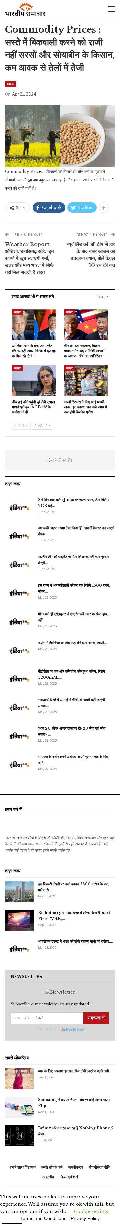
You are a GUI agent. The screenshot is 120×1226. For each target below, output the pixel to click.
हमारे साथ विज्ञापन (23, 1167)
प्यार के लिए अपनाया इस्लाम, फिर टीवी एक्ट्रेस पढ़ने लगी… (75, 1071)
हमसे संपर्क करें (51, 1167)
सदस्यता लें (96, 1018)
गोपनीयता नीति (99, 1167)
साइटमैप (48, 1176)
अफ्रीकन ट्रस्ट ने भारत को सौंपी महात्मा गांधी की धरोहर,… (75, 941)
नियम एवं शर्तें (69, 1176)
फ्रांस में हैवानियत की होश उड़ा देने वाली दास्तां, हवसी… (72, 642)
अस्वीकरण (75, 1167)
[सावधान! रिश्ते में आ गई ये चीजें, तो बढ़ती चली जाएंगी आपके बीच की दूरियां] (19, 707)
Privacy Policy (85, 1218)
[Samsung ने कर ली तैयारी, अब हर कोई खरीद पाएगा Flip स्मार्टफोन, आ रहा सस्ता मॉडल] (19, 1107)
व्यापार (10, 84)
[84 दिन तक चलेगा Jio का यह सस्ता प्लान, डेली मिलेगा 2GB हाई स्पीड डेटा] (19, 507)
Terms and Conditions (43, 1218)
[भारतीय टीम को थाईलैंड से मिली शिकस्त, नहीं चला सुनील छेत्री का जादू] (19, 564)
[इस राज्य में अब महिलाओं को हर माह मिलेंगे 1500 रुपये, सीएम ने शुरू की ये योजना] (19, 593)
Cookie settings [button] (91, 1211)
